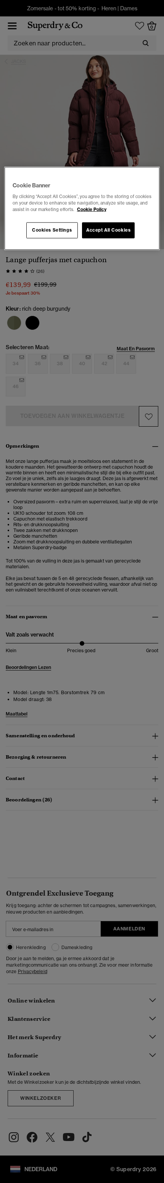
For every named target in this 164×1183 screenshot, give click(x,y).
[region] (82, 208)
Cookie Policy (91, 209)
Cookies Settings (52, 229)
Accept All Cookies (108, 229)
